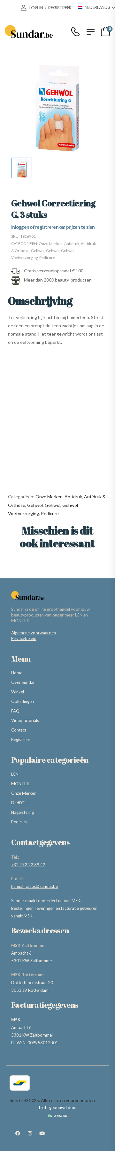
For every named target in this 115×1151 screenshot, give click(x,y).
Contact (18, 729)
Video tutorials (25, 720)
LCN (15, 774)
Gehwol (37, 250)
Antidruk (71, 243)
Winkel (17, 691)
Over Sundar (23, 682)
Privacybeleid (23, 638)
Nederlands (97, 7)
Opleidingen (22, 701)
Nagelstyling (22, 812)
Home (16, 672)
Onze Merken (51, 243)
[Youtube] (42, 1133)
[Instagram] (29, 1133)
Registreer (20, 739)
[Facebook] (17, 1133)
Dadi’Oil (19, 802)
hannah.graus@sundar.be (34, 886)
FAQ (15, 710)
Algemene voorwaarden (33, 632)
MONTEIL (20, 783)
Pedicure (47, 257)
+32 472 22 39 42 (28, 864)
